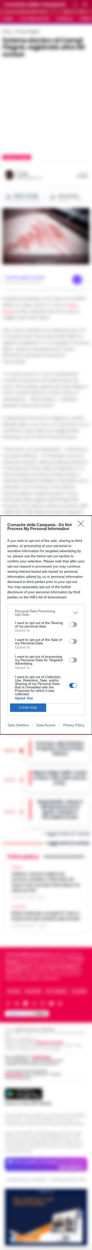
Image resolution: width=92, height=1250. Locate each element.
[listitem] (46, 612)
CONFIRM (28, 708)
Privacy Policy (73, 725)
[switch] (73, 624)
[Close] (82, 525)
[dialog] (46, 625)
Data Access (45, 725)
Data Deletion (18, 725)
